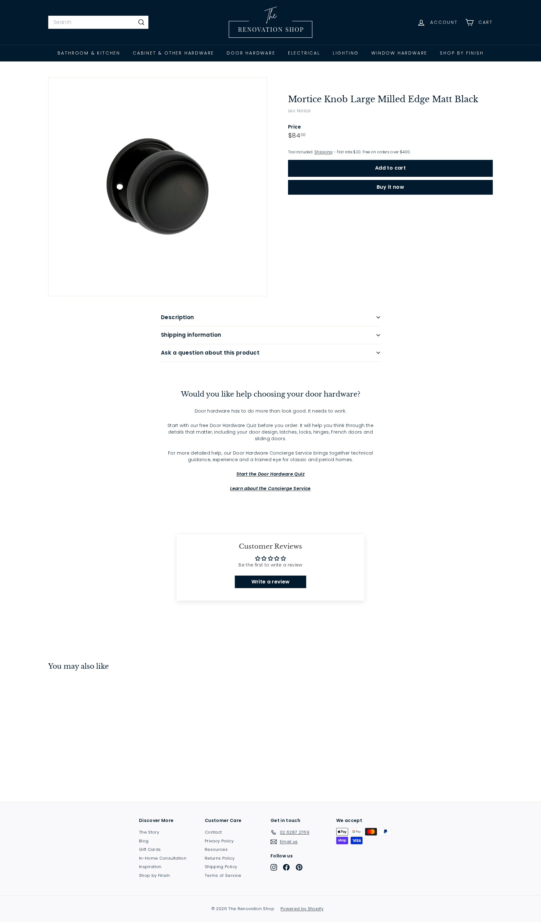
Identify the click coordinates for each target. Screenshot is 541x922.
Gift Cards (150, 849)
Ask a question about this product (210, 352)
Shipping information (191, 335)
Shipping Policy (221, 867)
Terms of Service (223, 875)
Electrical (304, 53)
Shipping (323, 152)
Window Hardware (399, 53)
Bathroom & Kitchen (89, 53)
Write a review (270, 581)
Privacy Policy (219, 841)
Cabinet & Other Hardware (173, 53)
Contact (213, 832)
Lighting (346, 53)
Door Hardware (251, 53)
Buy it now (390, 187)
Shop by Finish (461, 53)
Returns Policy (219, 858)
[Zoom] (158, 186)
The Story (149, 832)
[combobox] (98, 22)
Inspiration (150, 867)
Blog (143, 841)
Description (177, 317)
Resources (216, 849)
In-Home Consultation (162, 858)
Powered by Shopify (302, 909)
